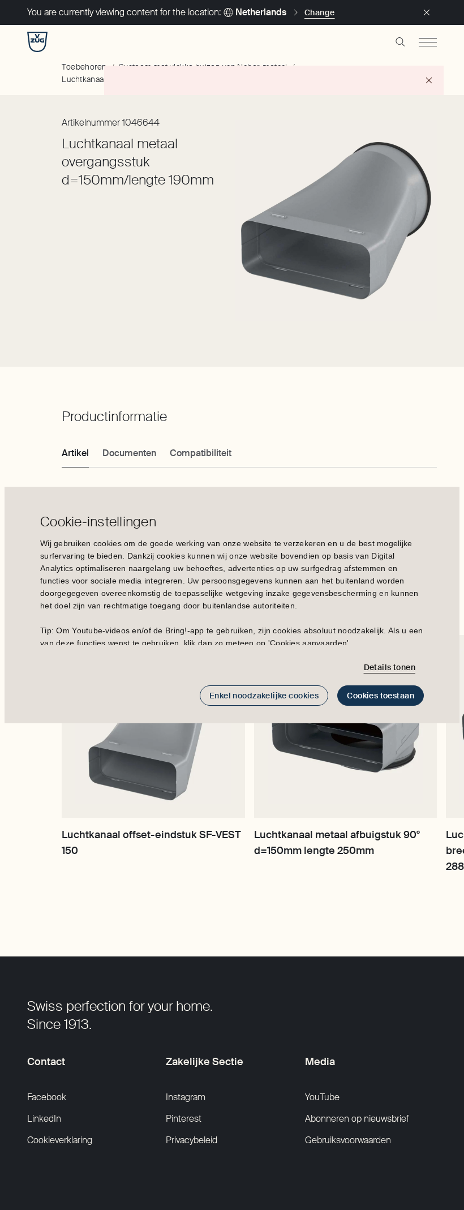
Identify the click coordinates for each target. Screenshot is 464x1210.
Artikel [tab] (75, 453)
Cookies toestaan (380, 695)
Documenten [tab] (129, 453)
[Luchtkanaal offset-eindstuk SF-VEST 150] (153, 726)
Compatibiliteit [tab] (200, 453)
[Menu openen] (428, 42)
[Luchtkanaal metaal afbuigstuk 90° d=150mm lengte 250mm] (345, 726)
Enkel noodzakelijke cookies (264, 695)
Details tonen (389, 667)
